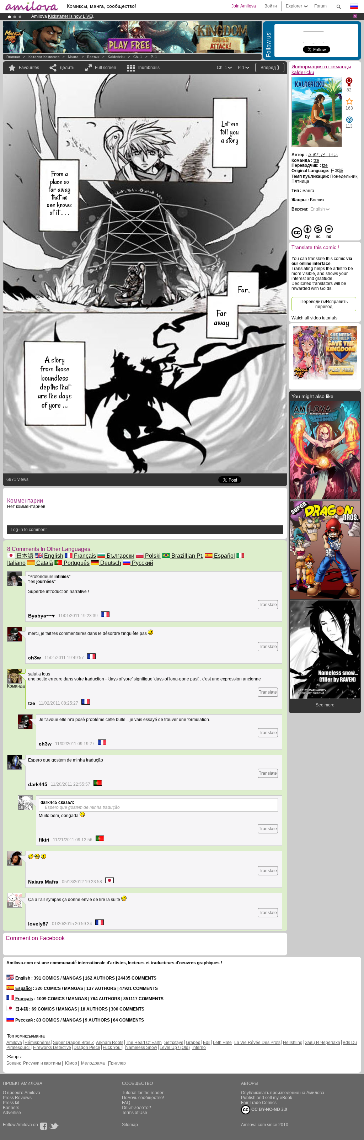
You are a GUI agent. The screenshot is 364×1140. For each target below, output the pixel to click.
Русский (141, 563)
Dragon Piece (87, 1047)
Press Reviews (17, 1097)
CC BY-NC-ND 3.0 (268, 1109)
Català (44, 563)
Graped (193, 1042)
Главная (13, 57)
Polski (152, 556)
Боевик (93, 57)
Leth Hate (222, 1042)
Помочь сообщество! (143, 1097)
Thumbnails (148, 67)
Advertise (12, 1112)
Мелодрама (93, 1063)
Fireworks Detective (52, 1047)
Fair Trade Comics (259, 1102)
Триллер (117, 1063)
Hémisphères (37, 1042)
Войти (270, 6)
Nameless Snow (141, 1047)
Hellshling (293, 1042)
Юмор (71, 1063)
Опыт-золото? (136, 1107)
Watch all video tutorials (314, 318)
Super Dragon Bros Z (73, 1042)
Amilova (14, 1042)
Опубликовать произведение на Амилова (282, 1092)
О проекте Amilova (21, 1092)
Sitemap (130, 1124)
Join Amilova (243, 6)
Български (119, 556)
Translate (268, 604)
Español (224, 556)
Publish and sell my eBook (266, 1097)
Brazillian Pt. (186, 556)
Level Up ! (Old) (175, 1047)
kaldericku (116, 57)
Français (84, 556)
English (53, 556)
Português (76, 563)
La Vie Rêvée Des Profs (257, 1042)
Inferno (199, 1047)
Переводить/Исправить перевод (324, 304)
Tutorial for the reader (143, 1092)
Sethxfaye (173, 1042)
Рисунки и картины (42, 1063)
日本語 (24, 556)
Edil (206, 1042)
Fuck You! (112, 1047)
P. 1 (154, 57)
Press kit (11, 1102)
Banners (11, 1107)
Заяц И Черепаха (322, 1042)
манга (73, 57)
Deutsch (110, 563)
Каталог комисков (43, 57)
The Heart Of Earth (144, 1042)
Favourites (29, 67)
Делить (67, 67)
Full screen (105, 67)
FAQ (126, 1102)
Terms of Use (134, 1112)
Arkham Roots (109, 1042)
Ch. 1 (137, 57)
